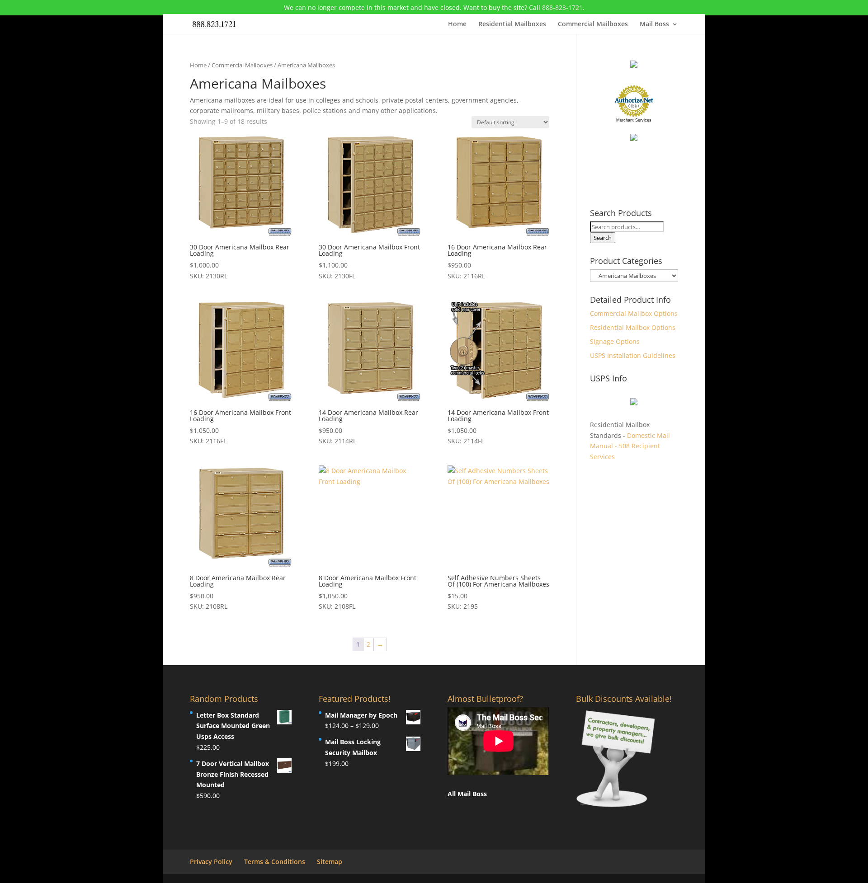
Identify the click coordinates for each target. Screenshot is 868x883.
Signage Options (615, 341)
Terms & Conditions (274, 861)
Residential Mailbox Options (632, 327)
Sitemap (329, 861)
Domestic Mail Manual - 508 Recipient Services (630, 446)
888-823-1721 (562, 7)
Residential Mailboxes (512, 24)
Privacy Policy (211, 861)
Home (457, 24)
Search (603, 238)
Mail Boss (654, 24)
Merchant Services (633, 120)
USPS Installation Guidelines (632, 355)
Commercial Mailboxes (593, 24)
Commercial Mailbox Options (634, 313)
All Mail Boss (467, 793)
